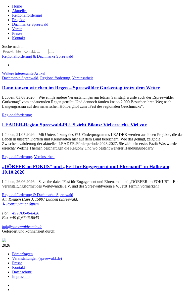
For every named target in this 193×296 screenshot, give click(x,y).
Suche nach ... (13, 46)
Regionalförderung (27, 15)
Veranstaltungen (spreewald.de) (37, 258)
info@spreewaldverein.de (22, 227)
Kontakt (18, 38)
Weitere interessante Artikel (23, 73)
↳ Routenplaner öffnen (20, 204)
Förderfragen (22, 254)
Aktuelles (19, 11)
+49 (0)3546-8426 (24, 213)
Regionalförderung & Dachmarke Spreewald (37, 195)
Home (17, 6)
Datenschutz (22, 272)
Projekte (18, 20)
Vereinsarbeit (82, 78)
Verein (17, 29)
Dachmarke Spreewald (30, 24)
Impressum (20, 276)
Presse (17, 33)
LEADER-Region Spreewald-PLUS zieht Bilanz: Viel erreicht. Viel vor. (74, 124)
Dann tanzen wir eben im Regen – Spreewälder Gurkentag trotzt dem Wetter (81, 87)
